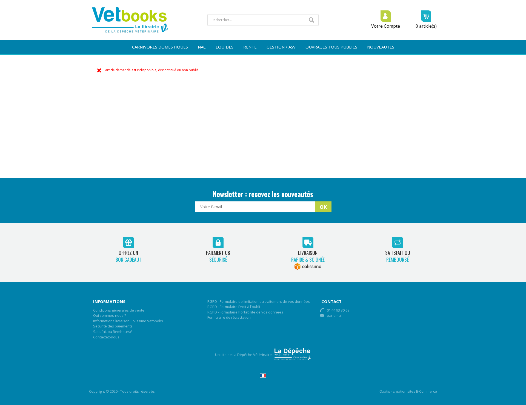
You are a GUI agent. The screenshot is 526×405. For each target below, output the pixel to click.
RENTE (250, 47)
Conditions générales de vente (118, 310)
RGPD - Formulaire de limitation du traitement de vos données (258, 301)
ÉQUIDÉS (224, 47)
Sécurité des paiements (113, 326)
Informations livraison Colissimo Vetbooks (128, 320)
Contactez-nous (106, 337)
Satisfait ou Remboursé (112, 331)
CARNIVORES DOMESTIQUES (160, 47)
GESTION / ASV (281, 47)
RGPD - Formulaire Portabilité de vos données (245, 312)
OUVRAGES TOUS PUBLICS (331, 47)
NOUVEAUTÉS (380, 47)
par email (334, 315)
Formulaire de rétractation (229, 317)
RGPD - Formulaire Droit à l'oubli (233, 306)
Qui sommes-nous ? (109, 315)
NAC (202, 47)
